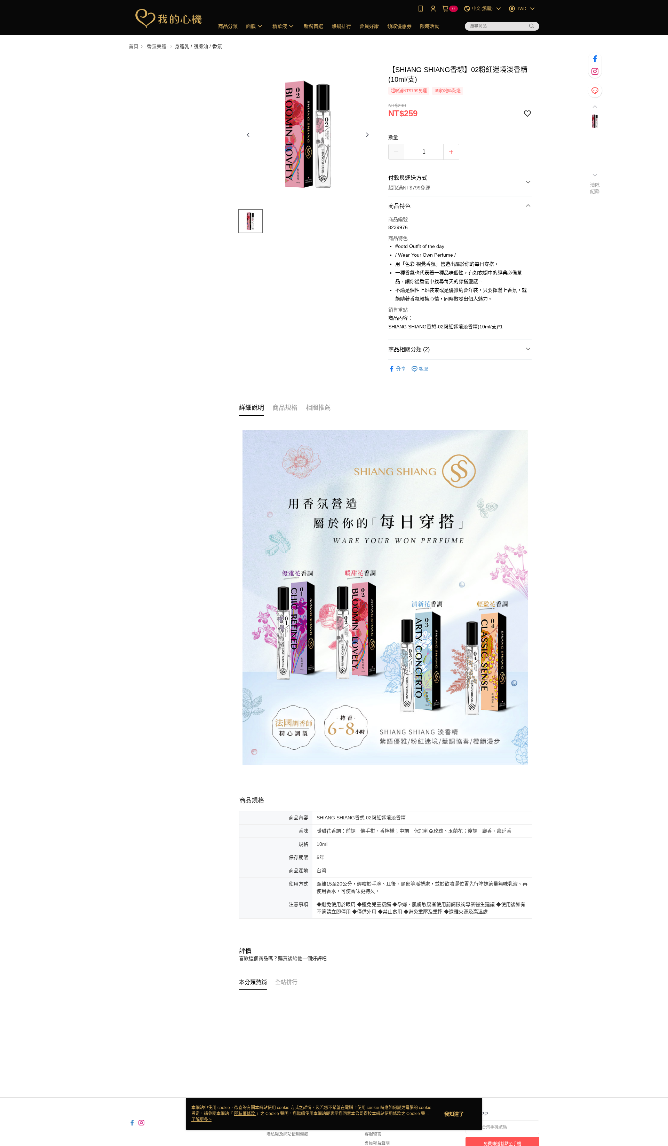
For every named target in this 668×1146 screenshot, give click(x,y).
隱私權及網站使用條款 (287, 1134)
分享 (401, 369)
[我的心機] (167, 18)
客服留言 (373, 1134)
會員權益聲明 (377, 1143)
